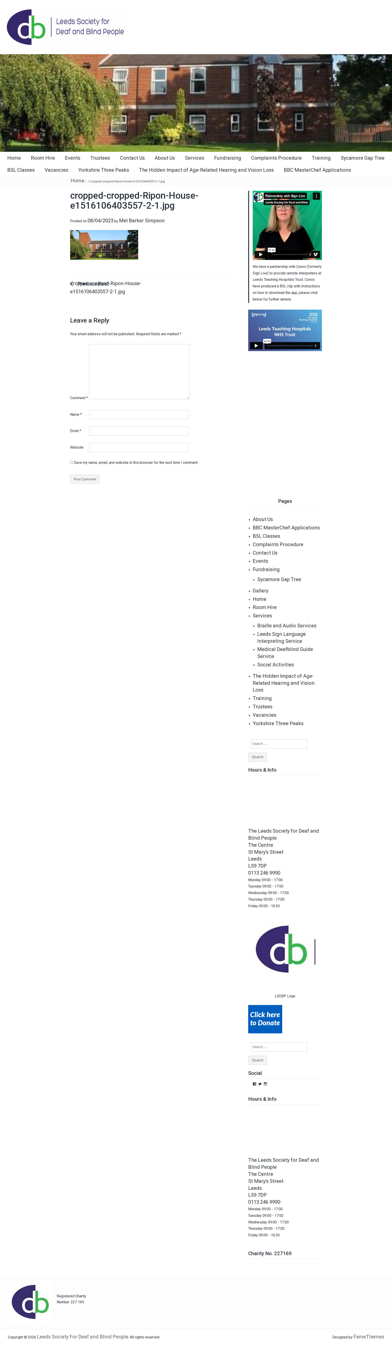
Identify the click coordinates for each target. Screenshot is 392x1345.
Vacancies (56, 170)
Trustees (100, 158)
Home (14, 158)
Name (76, 414)
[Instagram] (265, 1084)
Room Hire (43, 158)
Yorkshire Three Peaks (103, 170)
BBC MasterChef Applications (317, 170)
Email (75, 431)
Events (72, 158)
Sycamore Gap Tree (363, 158)
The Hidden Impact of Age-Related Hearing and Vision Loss (206, 170)
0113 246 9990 (264, 873)
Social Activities (275, 665)
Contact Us (132, 158)
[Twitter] (260, 1084)
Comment (79, 398)
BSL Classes (21, 170)
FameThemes (368, 1337)
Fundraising (227, 158)
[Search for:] (276, 744)
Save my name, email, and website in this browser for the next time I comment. (136, 462)
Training (321, 158)
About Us (165, 158)
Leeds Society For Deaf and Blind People (82, 1337)
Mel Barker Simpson (142, 220)
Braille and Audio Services (286, 625)
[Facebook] (254, 1084)
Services (194, 158)
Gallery (260, 591)
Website (76, 447)
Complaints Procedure (276, 158)
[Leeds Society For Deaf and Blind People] (196, 102)
